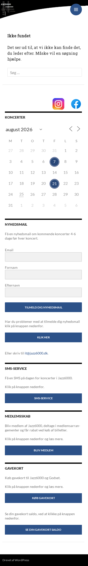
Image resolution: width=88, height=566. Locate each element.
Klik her (43, 337)
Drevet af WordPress (15, 560)
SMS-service (43, 398)
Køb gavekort (43, 498)
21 (54, 183)
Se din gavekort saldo (43, 529)
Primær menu (76, 9)
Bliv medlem (43, 450)
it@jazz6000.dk (36, 353)
